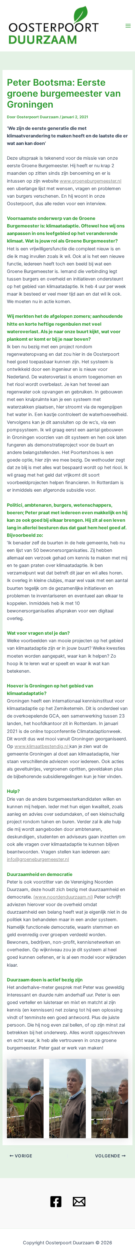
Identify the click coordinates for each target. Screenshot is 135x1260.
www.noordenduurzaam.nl (63, 897)
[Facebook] (56, 1201)
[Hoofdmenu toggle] (128, 25)
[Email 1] (79, 1201)
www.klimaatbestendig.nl (41, 746)
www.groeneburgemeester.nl (90, 181)
